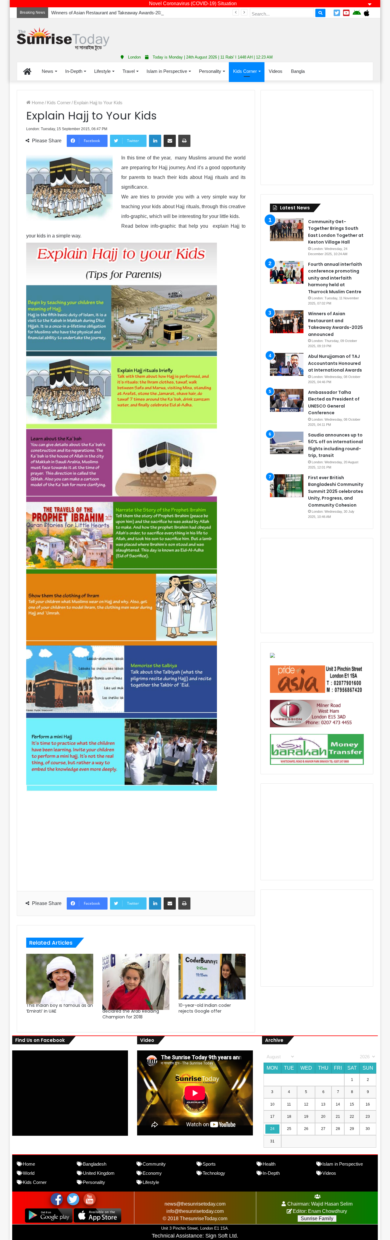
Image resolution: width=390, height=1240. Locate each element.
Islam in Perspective (167, 71)
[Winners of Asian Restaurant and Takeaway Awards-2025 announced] (286, 321)
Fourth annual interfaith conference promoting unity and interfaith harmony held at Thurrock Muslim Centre (335, 278)
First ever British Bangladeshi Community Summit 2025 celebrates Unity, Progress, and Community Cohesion (335, 491)
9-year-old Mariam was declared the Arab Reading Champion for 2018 (130, 1011)
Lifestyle (102, 71)
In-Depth (73, 71)
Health (269, 1164)
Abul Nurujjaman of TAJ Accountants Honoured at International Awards (335, 363)
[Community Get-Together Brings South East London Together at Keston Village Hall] (286, 229)
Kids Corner (245, 71)
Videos (275, 71)
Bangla (298, 71)
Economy (152, 1173)
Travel (128, 71)
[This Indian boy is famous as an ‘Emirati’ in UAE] (59, 976)
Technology (214, 1173)
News (47, 71)
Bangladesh (94, 1164)
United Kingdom (99, 1173)
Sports (209, 1164)
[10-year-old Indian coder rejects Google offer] (212, 976)
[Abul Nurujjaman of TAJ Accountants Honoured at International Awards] (286, 364)
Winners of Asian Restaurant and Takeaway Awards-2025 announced (119, 12)
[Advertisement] (256, 33)
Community (154, 1164)
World (28, 1173)
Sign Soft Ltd (221, 1236)
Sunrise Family (317, 1218)
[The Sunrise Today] (63, 39)
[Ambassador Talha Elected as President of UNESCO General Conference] (286, 400)
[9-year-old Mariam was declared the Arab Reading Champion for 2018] (135, 976)
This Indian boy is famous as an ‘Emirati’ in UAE (59, 1008)
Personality (210, 71)
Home (37, 102)
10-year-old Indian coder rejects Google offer (205, 1008)
